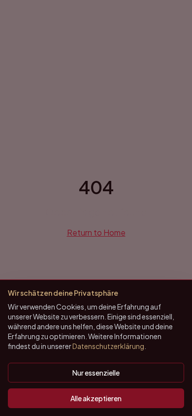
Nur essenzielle (96, 372)
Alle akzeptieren (96, 398)
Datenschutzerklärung (108, 346)
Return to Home (96, 232)
